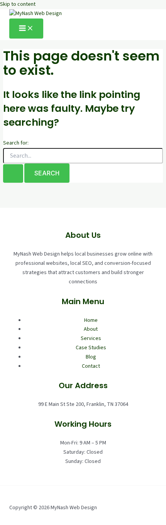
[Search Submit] (13, 173)
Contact (91, 366)
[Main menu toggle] (26, 29)
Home (91, 320)
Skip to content (18, 4)
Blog (91, 357)
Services (91, 338)
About (91, 329)
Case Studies (91, 348)
